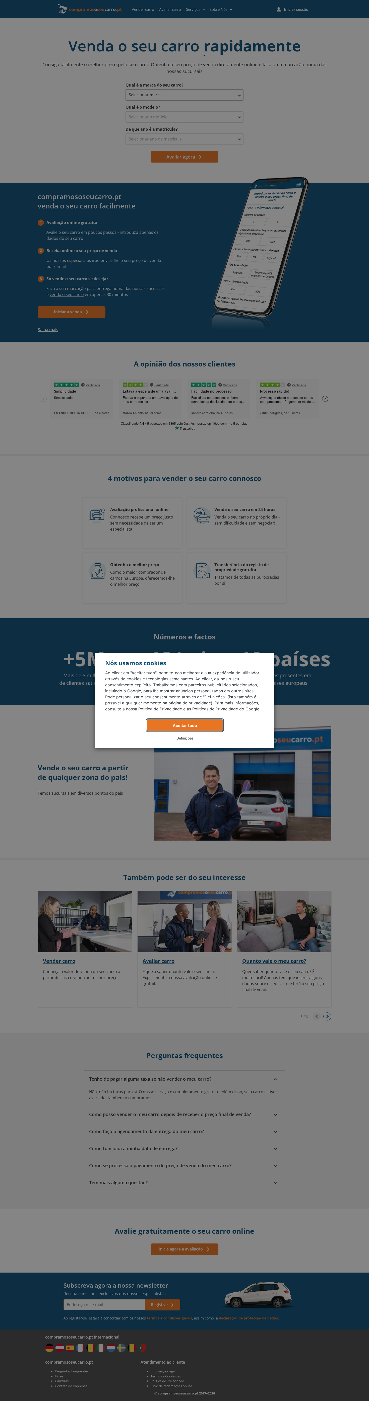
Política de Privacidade (160, 708)
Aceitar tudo (185, 725)
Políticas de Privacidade (215, 708)
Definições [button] (185, 738)
